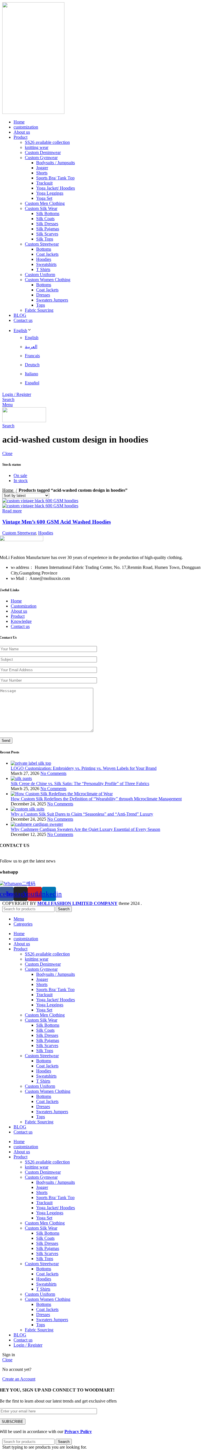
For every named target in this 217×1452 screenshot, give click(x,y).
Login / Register (28, 1345)
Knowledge (21, 621)
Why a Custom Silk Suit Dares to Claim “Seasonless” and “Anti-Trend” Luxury (82, 814)
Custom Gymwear (41, 157)
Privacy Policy (78, 1431)
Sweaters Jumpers (52, 300)
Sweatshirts (46, 264)
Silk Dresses (47, 223)
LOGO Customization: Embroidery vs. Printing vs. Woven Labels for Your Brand (84, 768)
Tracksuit (44, 183)
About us (19, 611)
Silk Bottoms (47, 213)
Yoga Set (44, 198)
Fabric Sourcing (39, 310)
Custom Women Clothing (47, 279)
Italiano (31, 373)
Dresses (43, 294)
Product (18, 616)
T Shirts (43, 269)
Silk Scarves (47, 233)
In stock (21, 480)
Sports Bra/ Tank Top (55, 177)
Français (32, 355)
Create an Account (18, 1379)
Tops (40, 305)
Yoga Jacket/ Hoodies (55, 188)
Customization (23, 606)
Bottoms (43, 249)
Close (7, 453)
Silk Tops (44, 239)
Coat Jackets (47, 254)
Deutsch (32, 364)
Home (8, 490)
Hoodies (43, 259)
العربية (31, 346)
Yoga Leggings (49, 193)
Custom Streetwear (42, 244)
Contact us (20, 626)
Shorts (41, 172)
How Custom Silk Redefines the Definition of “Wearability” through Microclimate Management (96, 798)
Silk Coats (45, 218)
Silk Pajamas (47, 228)
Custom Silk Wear (41, 208)
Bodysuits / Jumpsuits (55, 162)
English (20, 330)
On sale (20, 475)
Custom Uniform (40, 274)
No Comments (53, 773)
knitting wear (36, 147)
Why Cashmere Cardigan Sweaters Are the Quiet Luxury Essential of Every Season (85, 829)
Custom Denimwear (43, 152)
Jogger (42, 167)
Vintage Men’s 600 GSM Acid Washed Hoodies (56, 522)
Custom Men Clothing (45, 203)
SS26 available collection (47, 142)
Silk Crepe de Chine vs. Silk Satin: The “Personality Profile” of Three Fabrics (80, 783)
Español (32, 382)
